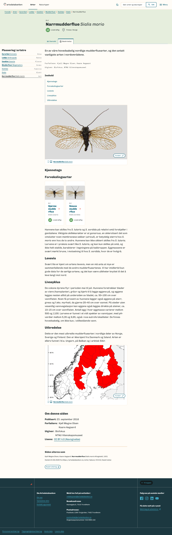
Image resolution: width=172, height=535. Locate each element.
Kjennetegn (52, 81)
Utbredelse (52, 100)
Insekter (40, 12)
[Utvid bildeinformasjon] (50, 161)
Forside (8, 12)
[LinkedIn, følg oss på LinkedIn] (152, 498)
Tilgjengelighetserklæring (32, 531)
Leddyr (31, 12)
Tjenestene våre (43, 501)
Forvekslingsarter (55, 86)
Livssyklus (51, 95)
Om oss (39, 497)
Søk (153, 5)
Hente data (48, 531)
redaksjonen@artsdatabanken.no (79, 497)
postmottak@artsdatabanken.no (79, 517)
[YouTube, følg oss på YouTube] (157, 498)
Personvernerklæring (10, 531)
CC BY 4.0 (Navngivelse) (67, 439)
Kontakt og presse (44, 504)
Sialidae (61, 12)
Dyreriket (23, 12)
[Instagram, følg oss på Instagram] (146, 498)
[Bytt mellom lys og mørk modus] (117, 5)
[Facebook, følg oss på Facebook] (141, 498)
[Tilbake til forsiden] (13, 5)
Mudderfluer (51, 12)
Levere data (59, 531)
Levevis (50, 91)
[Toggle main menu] (163, 4)
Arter (32, 5)
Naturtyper (44, 5)
